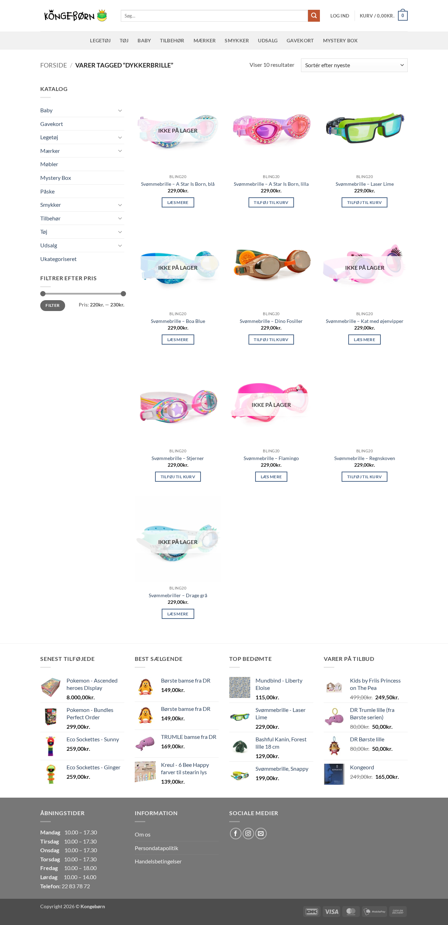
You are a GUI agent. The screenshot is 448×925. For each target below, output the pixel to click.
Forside (53, 65)
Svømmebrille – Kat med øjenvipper (365, 321)
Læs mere (178, 202)
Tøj (124, 40)
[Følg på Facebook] (235, 833)
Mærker (205, 40)
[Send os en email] (261, 833)
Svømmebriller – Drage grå (178, 595)
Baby (144, 40)
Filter (52, 305)
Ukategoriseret (58, 258)
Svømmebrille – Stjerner (178, 458)
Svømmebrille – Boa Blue (178, 321)
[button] (339, 16)
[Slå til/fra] (120, 110)
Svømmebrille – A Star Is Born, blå (178, 184)
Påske (47, 191)
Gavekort (300, 40)
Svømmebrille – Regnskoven (364, 458)
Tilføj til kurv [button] (271, 202)
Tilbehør (172, 40)
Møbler (49, 164)
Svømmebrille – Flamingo (271, 458)
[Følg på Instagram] (248, 833)
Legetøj (100, 40)
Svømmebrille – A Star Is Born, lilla (271, 184)
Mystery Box (340, 40)
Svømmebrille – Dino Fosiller (271, 321)
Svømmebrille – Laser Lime (365, 184)
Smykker (237, 40)
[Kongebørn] (75, 16)
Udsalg (268, 40)
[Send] (314, 16)
